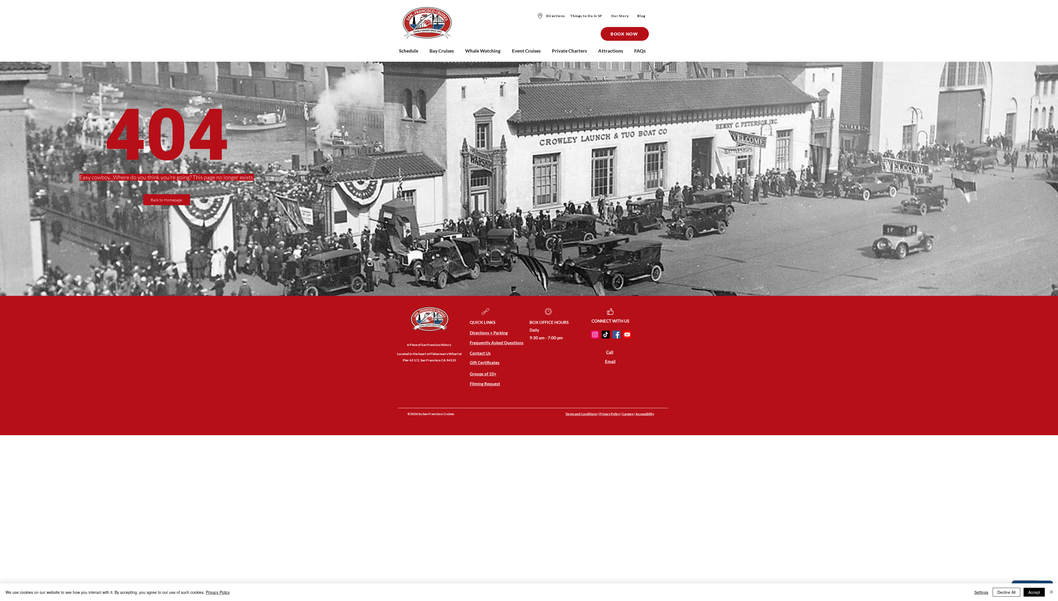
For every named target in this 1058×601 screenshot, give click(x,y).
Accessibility (645, 414)
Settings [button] (981, 592)
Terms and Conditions (581, 414)
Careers (627, 414)
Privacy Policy (609, 414)
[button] (444, 51)
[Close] (1051, 592)
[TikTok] (606, 335)
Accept (1034, 592)
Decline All (1006, 592)
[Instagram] (595, 335)
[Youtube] (627, 335)
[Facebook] (616, 335)
